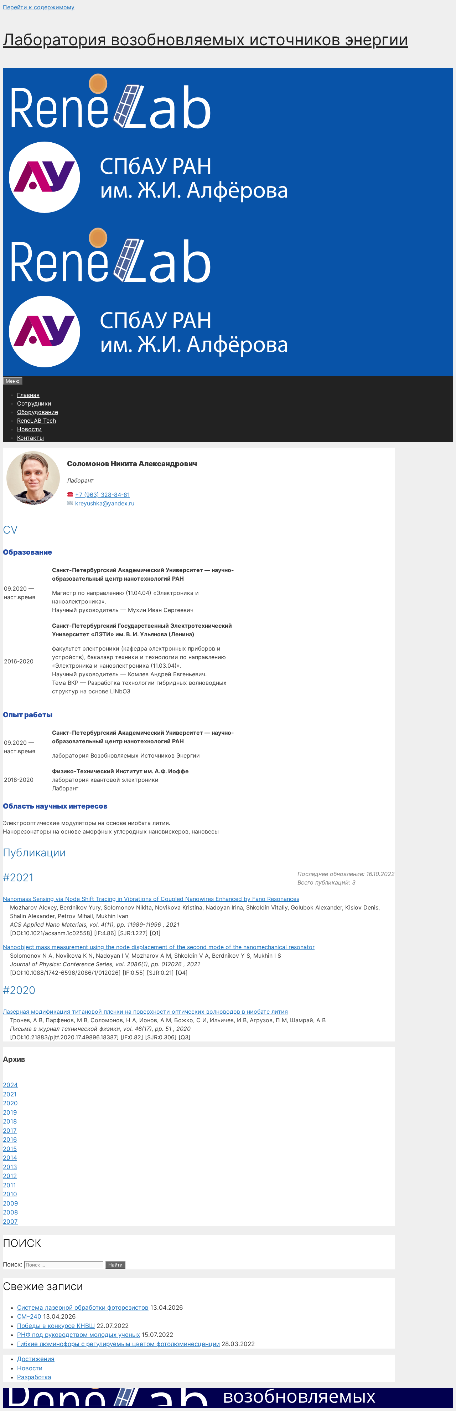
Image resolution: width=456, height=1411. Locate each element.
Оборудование (37, 412)
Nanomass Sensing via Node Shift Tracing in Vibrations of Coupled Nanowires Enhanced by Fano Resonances (151, 898)
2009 (10, 1203)
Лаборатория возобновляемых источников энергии (205, 39)
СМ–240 (29, 1316)
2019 (10, 1112)
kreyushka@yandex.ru (104, 503)
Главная (28, 394)
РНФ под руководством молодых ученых (78, 1334)
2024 (10, 1085)
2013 (10, 1167)
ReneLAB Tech (36, 420)
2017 (10, 1130)
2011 (9, 1185)
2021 (10, 1094)
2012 (10, 1176)
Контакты (30, 437)
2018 (10, 1121)
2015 (10, 1148)
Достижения (36, 1358)
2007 (10, 1221)
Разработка (34, 1377)
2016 (10, 1139)
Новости (29, 429)
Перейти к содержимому (38, 7)
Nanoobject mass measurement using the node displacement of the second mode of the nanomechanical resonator (159, 947)
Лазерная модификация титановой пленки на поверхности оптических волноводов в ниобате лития (145, 1011)
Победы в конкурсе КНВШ (56, 1325)
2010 (10, 1194)
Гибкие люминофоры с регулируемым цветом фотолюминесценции (118, 1344)
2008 (10, 1212)
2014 (10, 1157)
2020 (10, 1103)
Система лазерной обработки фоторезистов (83, 1307)
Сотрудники (34, 403)
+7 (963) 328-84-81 (102, 494)
